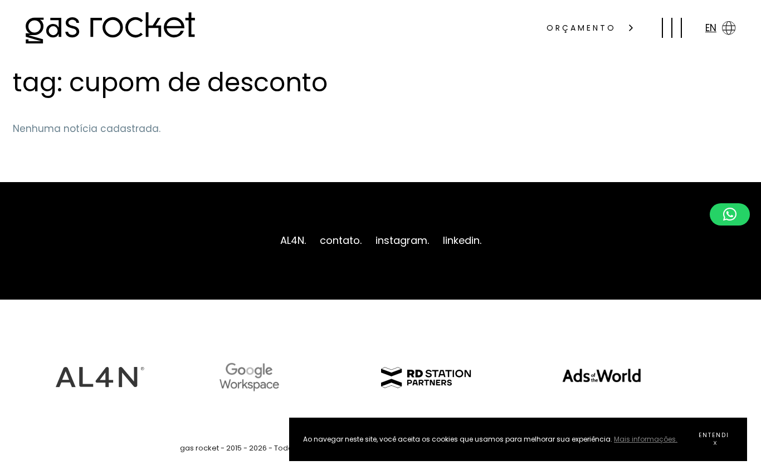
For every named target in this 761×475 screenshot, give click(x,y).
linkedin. (462, 240)
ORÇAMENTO (584, 28)
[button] (730, 214)
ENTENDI (714, 435)
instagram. (402, 240)
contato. (341, 240)
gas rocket (110, 28)
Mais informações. (645, 439)
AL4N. (293, 240)
